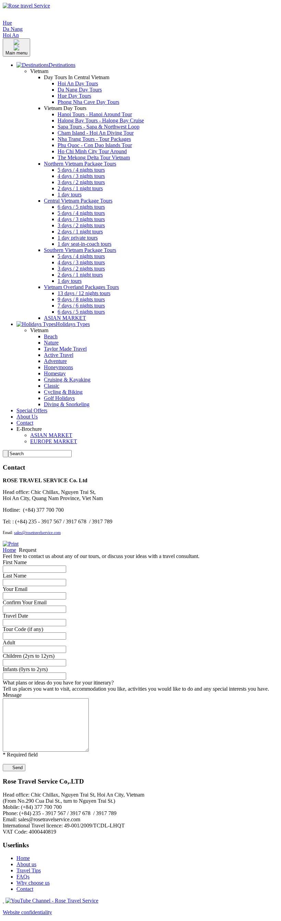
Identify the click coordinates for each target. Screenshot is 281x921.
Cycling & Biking (63, 392)
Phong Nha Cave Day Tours (88, 102)
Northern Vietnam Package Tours (80, 164)
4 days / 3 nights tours (81, 176)
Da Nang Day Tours (80, 90)
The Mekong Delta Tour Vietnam (94, 157)
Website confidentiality (27, 912)
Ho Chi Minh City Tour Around (92, 151)
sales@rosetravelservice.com (37, 532)
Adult (9, 642)
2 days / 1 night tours (80, 188)
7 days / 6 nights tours (81, 305)
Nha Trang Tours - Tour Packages (94, 139)
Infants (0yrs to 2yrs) (25, 669)
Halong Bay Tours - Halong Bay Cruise (101, 120)
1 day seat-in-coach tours (84, 244)
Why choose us (33, 883)
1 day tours (70, 194)
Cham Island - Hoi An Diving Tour (96, 133)
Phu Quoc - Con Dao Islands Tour (95, 145)
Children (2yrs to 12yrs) (28, 656)
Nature (51, 343)
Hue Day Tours (74, 96)
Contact (24, 423)
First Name (15, 562)
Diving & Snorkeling (66, 404)
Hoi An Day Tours (78, 83)
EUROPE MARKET (53, 441)
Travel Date (15, 616)
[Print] (11, 544)
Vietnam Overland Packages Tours (81, 287)
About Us (27, 417)
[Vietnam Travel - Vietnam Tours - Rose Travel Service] (26, 6)
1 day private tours (78, 238)
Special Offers (31, 410)
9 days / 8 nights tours (81, 299)
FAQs (22, 877)
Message (12, 695)
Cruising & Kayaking (67, 380)
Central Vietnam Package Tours (78, 201)
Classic (51, 386)
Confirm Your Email (25, 602)
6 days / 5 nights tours (81, 207)
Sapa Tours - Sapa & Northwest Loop (98, 127)
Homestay (55, 373)
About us (26, 864)
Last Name (14, 576)
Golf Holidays (59, 398)
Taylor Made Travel (65, 349)
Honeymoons (58, 367)
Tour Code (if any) (23, 629)
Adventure (55, 361)
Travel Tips (28, 870)
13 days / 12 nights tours (84, 293)
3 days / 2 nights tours (81, 182)
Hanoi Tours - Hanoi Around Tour (95, 114)
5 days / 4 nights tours (81, 170)
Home (9, 550)
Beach (51, 336)
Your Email (15, 589)
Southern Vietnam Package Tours (80, 250)
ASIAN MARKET (65, 318)
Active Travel (58, 355)
